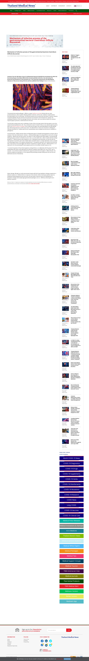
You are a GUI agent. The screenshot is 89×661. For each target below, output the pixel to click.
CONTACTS (68, 5)
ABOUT (47, 5)
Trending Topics (17, 10)
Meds (24, 10)
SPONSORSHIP (61, 5)
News (11, 10)
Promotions (71, 10)
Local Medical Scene (40, 10)
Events (54, 10)
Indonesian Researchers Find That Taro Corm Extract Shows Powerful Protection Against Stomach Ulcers (33, 13)
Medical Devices (31, 10)
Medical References (62, 10)
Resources (49, 10)
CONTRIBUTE (54, 5)
